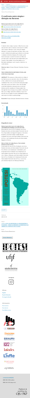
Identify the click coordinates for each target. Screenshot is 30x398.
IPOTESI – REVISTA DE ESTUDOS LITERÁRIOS (15, 1)
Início (2, 4)
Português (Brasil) (6, 297)
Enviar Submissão (7, 237)
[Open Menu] (1, 1)
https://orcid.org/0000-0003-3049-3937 (12, 26)
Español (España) (6, 295)
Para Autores (5, 308)
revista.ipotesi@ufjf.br (8, 377)
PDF (4, 210)
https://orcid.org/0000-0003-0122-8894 (12, 32)
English (4, 292)
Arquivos (8, 4)
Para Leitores (5, 305)
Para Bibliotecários (6, 310)
